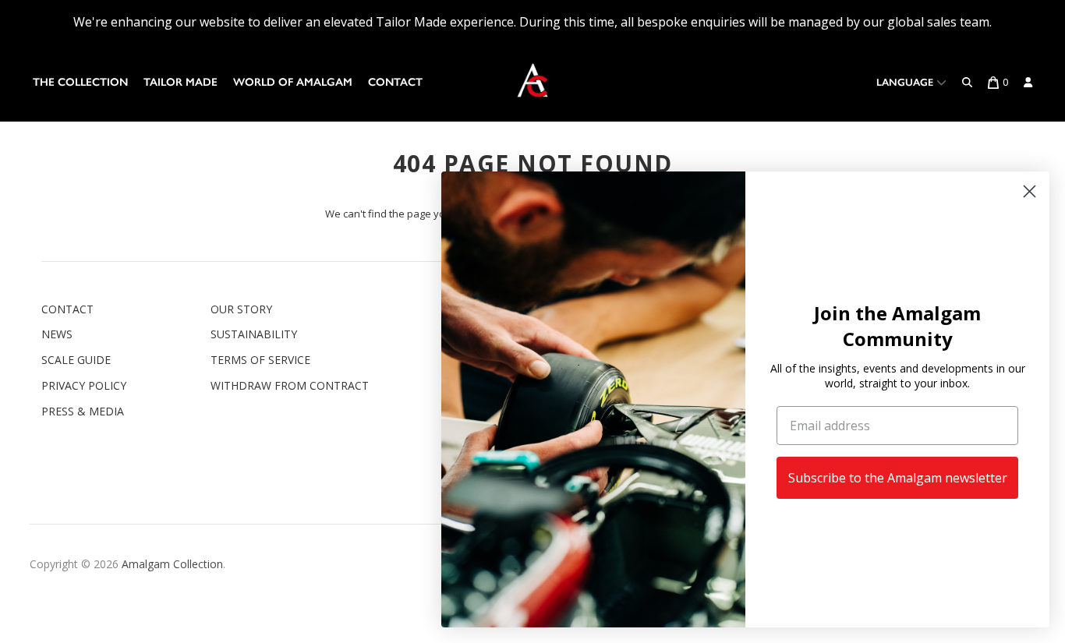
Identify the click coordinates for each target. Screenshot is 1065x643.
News (57, 334)
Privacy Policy (83, 385)
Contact (395, 82)
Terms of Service (260, 359)
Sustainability (254, 334)
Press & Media (82, 411)
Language (906, 82)
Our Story (241, 309)
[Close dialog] (1029, 191)
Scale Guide (76, 359)
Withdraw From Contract (290, 385)
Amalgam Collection (172, 563)
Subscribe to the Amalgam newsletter (897, 477)
